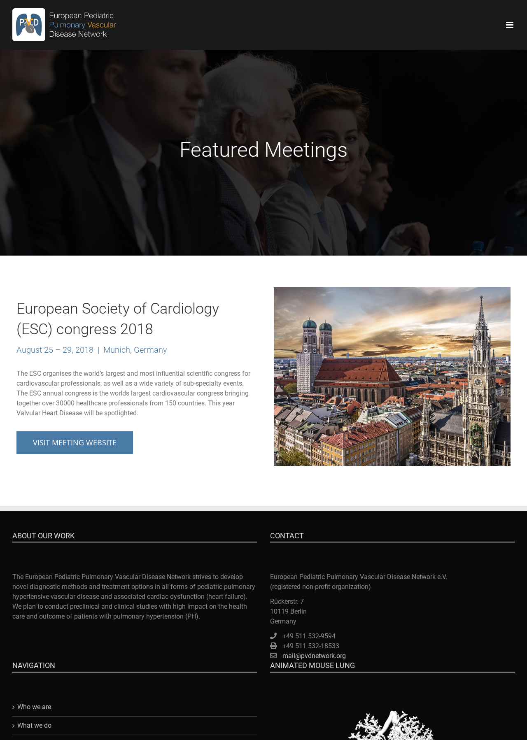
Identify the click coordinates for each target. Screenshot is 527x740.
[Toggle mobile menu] (510, 25)
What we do (34, 725)
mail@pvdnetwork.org (314, 656)
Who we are (34, 707)
